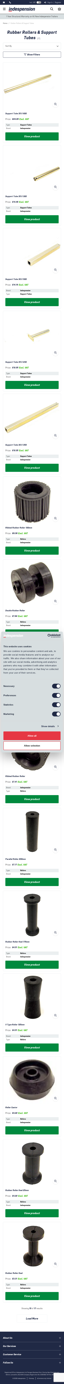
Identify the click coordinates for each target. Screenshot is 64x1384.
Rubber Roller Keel (14, 1273)
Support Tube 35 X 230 (16, 362)
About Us (7, 1337)
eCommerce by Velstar (44, 1378)
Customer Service (12, 1354)
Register (58, 2)
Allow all (32, 735)
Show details (48, 726)
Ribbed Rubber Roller (15, 776)
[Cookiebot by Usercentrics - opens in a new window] (48, 636)
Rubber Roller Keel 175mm (17, 942)
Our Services (9, 1346)
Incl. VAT (32, 2)
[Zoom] (55, 104)
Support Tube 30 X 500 (16, 279)
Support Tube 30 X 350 (16, 445)
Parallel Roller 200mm (15, 859)
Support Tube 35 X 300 (16, 196)
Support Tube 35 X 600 (16, 113)
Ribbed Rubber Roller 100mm (18, 527)
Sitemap (31, 1378)
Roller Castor (11, 1107)
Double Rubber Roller (15, 610)
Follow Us (8, 1362)
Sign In (50, 2)
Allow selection (32, 745)
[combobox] (32, 46)
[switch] (56, 695)
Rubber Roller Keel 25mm (17, 1190)
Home (5, 23)
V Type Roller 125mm (15, 1024)
